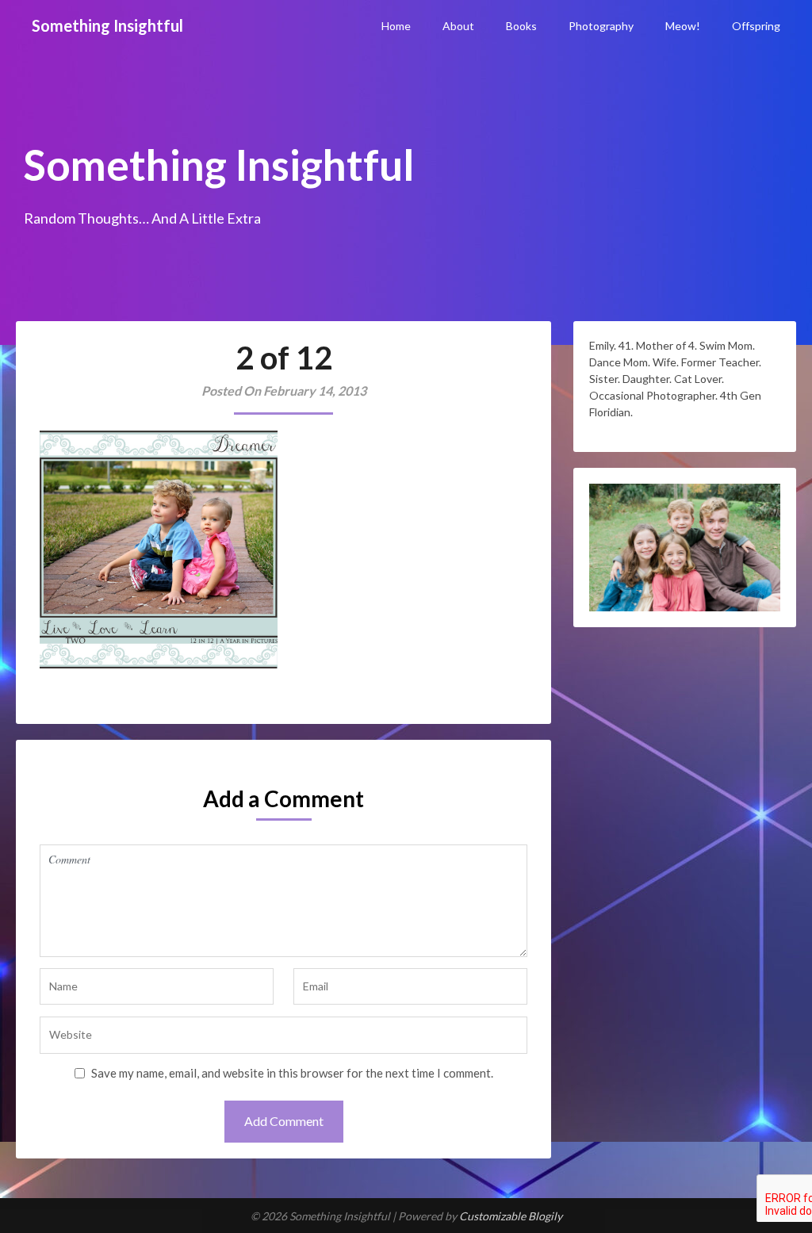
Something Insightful (107, 25)
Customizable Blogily (510, 1216)
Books (521, 26)
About (458, 26)
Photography (601, 26)
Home (396, 26)
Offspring (756, 26)
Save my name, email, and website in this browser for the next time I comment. (292, 1073)
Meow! (682, 26)
